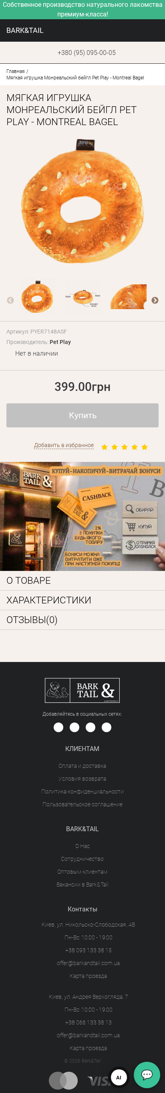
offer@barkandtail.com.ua (88, 963)
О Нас (82, 846)
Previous (10, 301)
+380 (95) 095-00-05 (87, 53)
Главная (15, 71)
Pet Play (60, 342)
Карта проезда (88, 976)
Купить (83, 415)
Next (155, 301)
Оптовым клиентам (82, 871)
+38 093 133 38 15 (88, 950)
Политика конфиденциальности (82, 791)
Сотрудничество (82, 859)
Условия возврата (82, 778)
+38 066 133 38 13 (88, 1022)
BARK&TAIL (25, 30)
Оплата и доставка (82, 766)
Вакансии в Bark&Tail (82, 884)
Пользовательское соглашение (82, 804)
